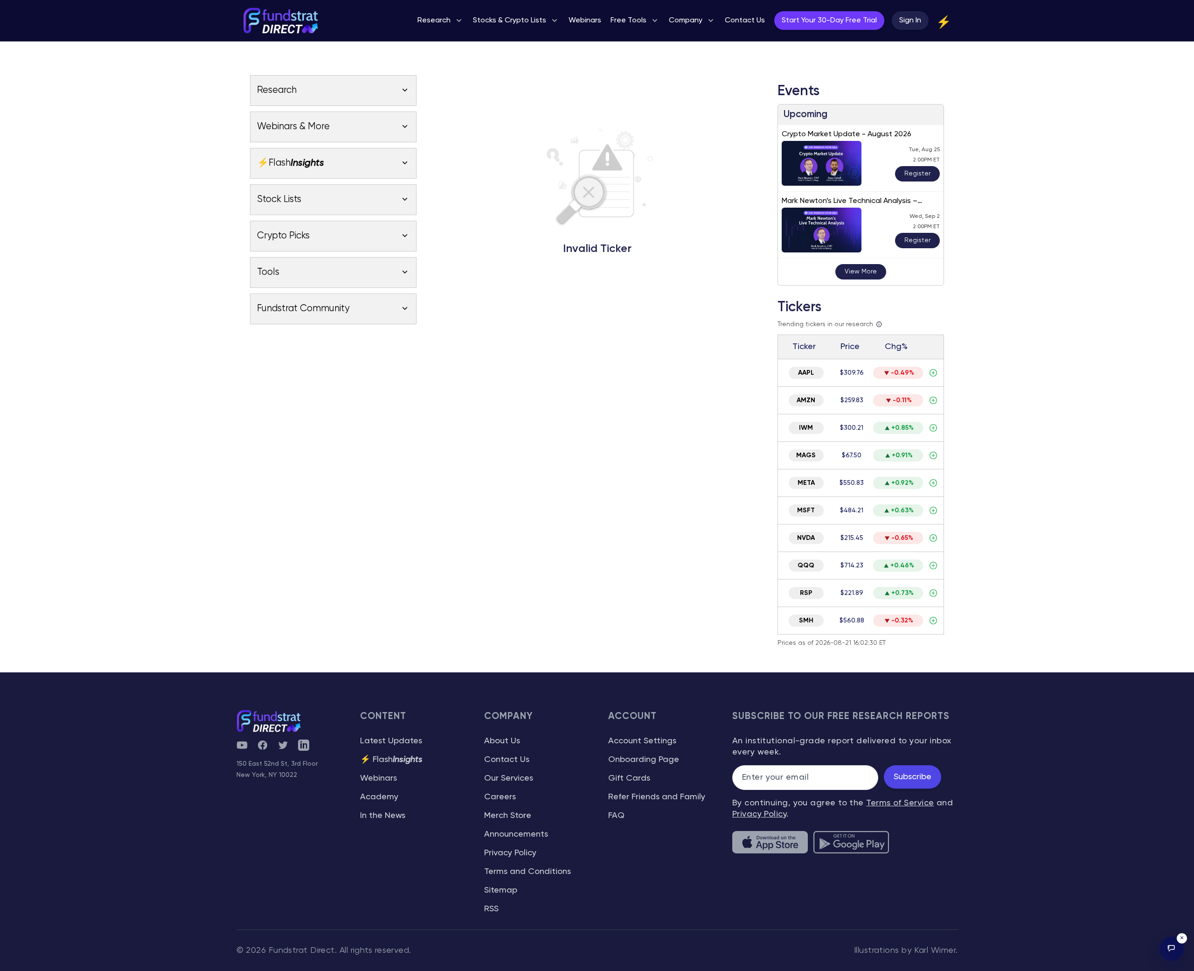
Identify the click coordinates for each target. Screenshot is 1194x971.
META (806, 483)
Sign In (910, 20)
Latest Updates (391, 741)
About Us (502, 741)
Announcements (516, 834)
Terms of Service (900, 803)
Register (917, 173)
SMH (806, 620)
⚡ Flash (391, 759)
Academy (379, 797)
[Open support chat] (1171, 948)
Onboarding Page (643, 759)
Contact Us (506, 759)
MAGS (806, 455)
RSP (806, 593)
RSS (491, 909)
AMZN (806, 400)
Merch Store (507, 815)
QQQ (806, 565)
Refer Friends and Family (656, 797)
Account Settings (642, 741)
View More (861, 271)
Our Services (508, 778)
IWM (806, 428)
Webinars (378, 778)
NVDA (806, 538)
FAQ (616, 815)
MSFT (806, 510)
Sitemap (500, 890)
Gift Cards (629, 778)
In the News (382, 815)
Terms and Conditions (527, 871)
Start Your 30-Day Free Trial (829, 20)
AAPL (806, 373)
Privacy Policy (510, 853)
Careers (500, 797)
